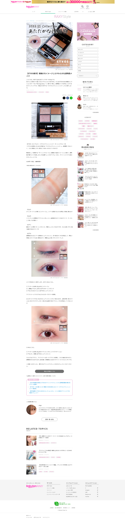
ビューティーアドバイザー (52, 494)
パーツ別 (45, 471)
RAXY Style (48, 11)
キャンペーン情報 (62, 11)
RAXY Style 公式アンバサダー (32, 92)
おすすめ (87, 120)
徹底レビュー (90, 126)
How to (40, 471)
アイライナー (53, 442)
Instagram (87, 490)
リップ (95, 128)
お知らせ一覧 (69, 485)
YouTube (87, 496)
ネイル (79, 64)
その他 (79, 70)
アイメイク (32, 90)
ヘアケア (80, 61)
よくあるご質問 (91, 11)
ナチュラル (51, 471)
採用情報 (73, 507)
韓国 (83, 126)
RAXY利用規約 (69, 494)
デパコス (88, 136)
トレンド (89, 128)
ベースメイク (81, 52)
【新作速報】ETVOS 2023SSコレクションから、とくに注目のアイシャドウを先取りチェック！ (49, 392)
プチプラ (81, 133)
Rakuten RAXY (32, 7)
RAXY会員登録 (88, 485)
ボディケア (80, 58)
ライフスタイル (84, 139)
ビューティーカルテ (51, 492)
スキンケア (80, 49)
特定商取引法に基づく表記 (71, 496)
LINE (86, 492)
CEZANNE (58, 457)
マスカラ (52, 457)
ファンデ (95, 136)
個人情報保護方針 (58, 507)
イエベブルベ (92, 131)
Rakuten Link (88, 494)
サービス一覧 (29, 517)
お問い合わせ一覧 (37, 517)
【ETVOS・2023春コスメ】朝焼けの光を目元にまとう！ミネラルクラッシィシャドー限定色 (49, 387)
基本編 (95, 123)
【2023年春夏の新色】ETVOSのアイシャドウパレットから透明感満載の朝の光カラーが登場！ (49, 383)
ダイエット (81, 136)
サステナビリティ (46, 517)
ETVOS (47, 92)
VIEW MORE (95, 112)
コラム (79, 67)
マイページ (49, 490)
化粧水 (94, 133)
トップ (33, 11)
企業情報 (51, 507)
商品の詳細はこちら (49, 371)
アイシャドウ (41, 92)
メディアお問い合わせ (71, 488)
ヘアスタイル (83, 131)
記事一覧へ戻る (49, 419)
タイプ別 (92, 139)
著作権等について (66, 507)
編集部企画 (94, 120)
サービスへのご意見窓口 (71, 492)
